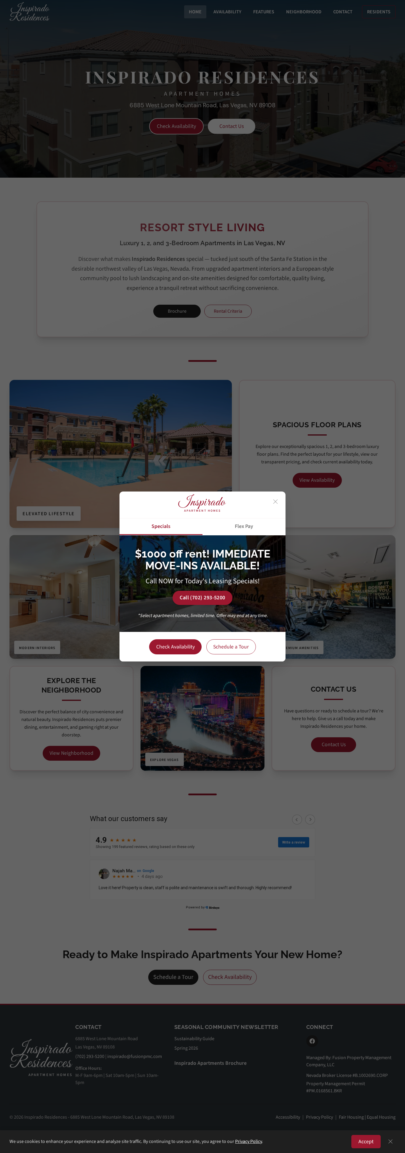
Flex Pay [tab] (244, 526)
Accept (366, 1141)
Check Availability (175, 647)
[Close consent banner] (390, 1141)
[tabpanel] (202, 583)
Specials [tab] (161, 526)
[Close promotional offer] (275, 501)
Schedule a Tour (231, 647)
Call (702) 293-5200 (202, 597)
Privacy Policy (248, 1141)
